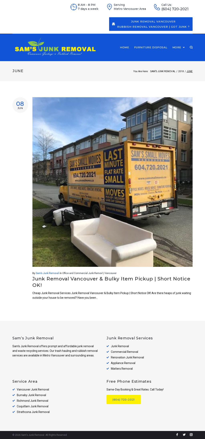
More (176, 47)
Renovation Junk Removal (127, 357)
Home (124, 47)
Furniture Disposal (150, 47)
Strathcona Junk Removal (33, 412)
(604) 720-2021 (175, 9)
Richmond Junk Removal (32, 400)
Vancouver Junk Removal (33, 389)
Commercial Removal (124, 351)
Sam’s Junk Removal (162, 71)
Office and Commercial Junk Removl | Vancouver (89, 273)
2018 (181, 71)
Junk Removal (120, 346)
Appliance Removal (123, 363)
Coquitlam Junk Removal (32, 406)
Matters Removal (122, 368)
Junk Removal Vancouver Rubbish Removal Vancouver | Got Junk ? (153, 24)
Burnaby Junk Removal (31, 395)
